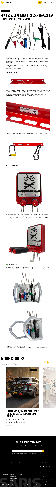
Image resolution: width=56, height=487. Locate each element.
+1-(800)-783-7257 (43, 475)
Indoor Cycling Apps (13, 478)
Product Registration (13, 472)
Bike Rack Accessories (5, 472)
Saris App (11, 480)
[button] (48, 2)
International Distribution (23, 472)
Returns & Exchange (39, 484)
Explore (26, 359)
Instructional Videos (13, 470)
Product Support (13, 465)
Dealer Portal (45, 2)
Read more (8, 425)
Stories (20, 467)
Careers (20, 474)
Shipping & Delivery (48, 484)
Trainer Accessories (4, 474)
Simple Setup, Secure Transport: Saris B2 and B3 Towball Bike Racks (22, 414)
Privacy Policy (39, 453)
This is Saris (21, 465)
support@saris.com (43, 476)
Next (47, 362)
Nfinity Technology (13, 476)
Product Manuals (13, 467)
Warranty (32, 484)
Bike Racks (3, 465)
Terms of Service (19, 484)
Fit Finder (40, 2)
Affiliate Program (22, 470)
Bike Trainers (3, 467)
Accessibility (12, 474)
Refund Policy (26, 484)
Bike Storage (3, 470)
